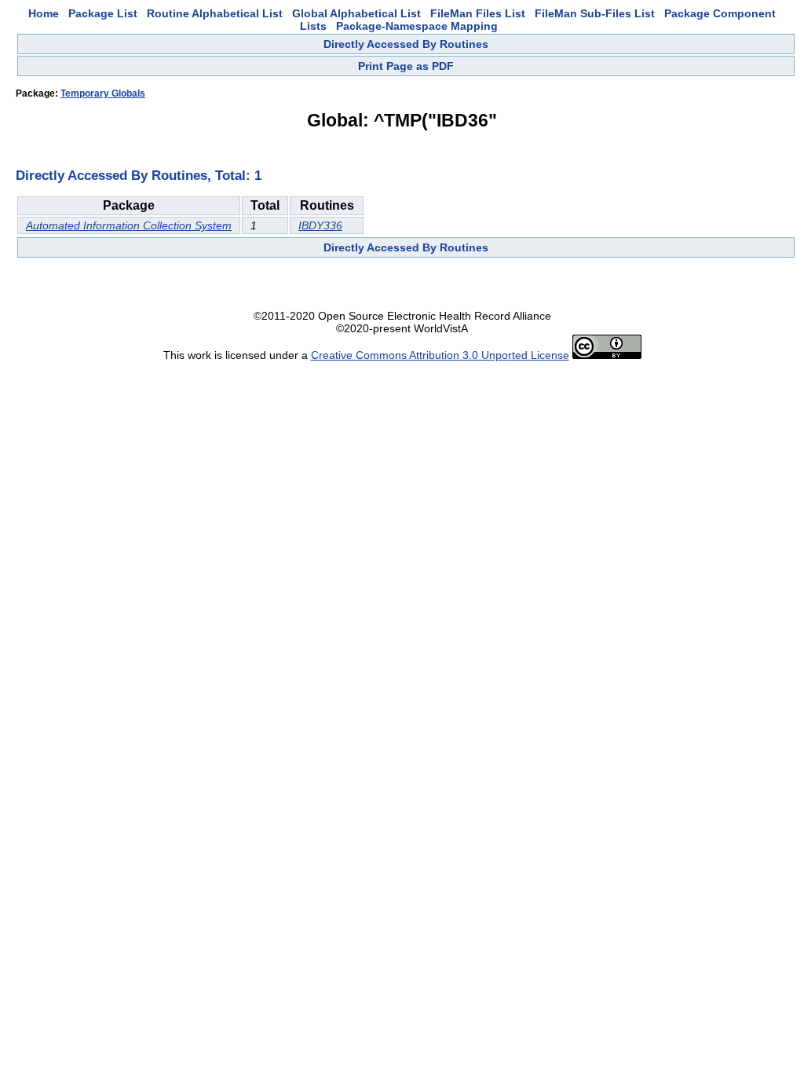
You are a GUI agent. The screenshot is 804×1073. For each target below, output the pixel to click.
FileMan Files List (477, 13)
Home (43, 13)
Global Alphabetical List (356, 13)
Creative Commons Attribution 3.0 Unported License (440, 355)
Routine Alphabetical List (215, 13)
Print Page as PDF (406, 66)
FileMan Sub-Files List (595, 13)
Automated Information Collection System (129, 225)
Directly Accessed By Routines (405, 44)
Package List (102, 13)
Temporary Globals (102, 93)
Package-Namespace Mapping (417, 26)
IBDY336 (320, 225)
